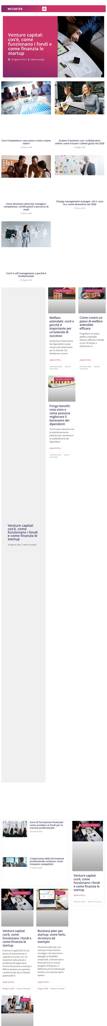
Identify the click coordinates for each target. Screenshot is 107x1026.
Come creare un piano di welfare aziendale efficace (91, 322)
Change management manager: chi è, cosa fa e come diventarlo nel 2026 (79, 203)
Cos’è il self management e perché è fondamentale (26, 275)
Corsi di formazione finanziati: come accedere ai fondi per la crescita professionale (47, 825)
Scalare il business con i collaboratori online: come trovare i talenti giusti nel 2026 (79, 142)
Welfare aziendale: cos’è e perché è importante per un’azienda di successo (61, 327)
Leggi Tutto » (55, 360)
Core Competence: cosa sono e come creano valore (26, 142)
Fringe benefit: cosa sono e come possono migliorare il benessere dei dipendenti (59, 415)
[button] (44, 9)
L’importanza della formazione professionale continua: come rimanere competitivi (47, 861)
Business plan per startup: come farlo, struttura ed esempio (52, 936)
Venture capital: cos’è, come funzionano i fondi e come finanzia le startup (17, 938)
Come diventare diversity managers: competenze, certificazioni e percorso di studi (26, 206)
